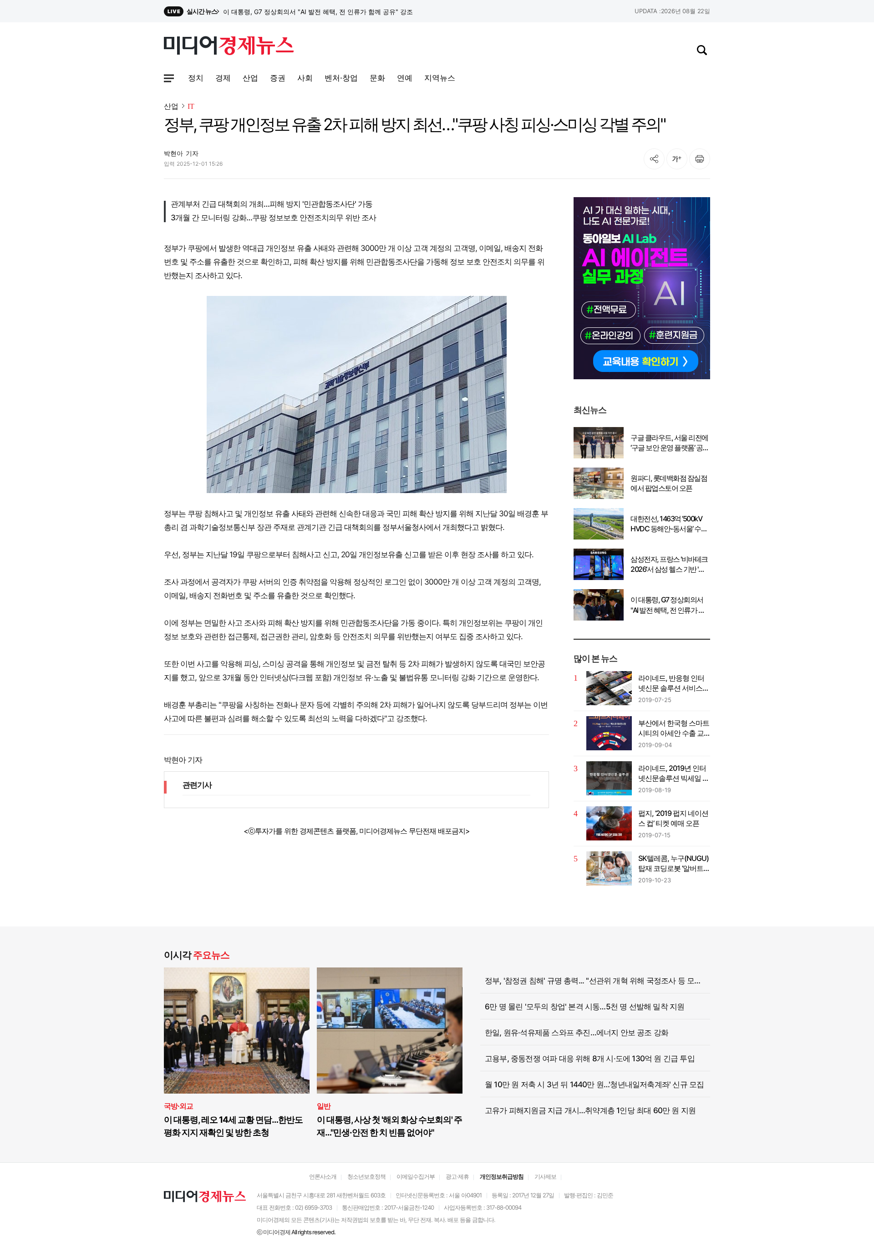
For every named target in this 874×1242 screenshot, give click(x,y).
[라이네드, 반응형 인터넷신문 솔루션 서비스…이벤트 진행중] (609, 688)
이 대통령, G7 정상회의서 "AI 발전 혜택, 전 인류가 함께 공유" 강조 (667, 605)
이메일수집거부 (415, 1176)
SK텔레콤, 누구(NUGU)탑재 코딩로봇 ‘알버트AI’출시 (673, 864)
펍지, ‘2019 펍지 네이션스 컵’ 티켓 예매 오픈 (673, 818)
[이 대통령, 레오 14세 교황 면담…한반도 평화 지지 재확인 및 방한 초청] (237, 1030)
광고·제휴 (457, 1176)
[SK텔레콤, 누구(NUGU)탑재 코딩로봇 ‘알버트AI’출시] (609, 868)
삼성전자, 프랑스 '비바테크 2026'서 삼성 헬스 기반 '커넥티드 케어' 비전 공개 (330, 11)
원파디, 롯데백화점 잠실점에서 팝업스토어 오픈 (668, 483)
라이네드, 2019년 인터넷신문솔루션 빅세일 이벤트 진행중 (673, 774)
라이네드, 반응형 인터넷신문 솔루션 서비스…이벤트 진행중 (673, 683)
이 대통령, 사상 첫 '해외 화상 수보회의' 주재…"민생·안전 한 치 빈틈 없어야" (389, 1126)
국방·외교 (178, 1105)
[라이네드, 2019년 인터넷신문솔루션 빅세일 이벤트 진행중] (609, 778)
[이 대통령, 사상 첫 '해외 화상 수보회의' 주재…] (389, 1030)
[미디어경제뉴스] (229, 47)
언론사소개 (322, 1176)
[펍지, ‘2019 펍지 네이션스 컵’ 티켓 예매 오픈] (609, 823)
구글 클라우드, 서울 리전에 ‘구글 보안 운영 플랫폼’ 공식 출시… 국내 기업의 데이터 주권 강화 (669, 443)
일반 (323, 1105)
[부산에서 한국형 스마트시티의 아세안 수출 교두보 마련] (609, 733)
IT (191, 106)
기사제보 (545, 1176)
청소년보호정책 (366, 1176)
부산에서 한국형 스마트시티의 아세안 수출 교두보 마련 (673, 728)
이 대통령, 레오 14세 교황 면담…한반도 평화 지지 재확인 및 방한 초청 (233, 1126)
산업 (171, 106)
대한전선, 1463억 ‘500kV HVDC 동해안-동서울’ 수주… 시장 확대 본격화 (666, 524)
